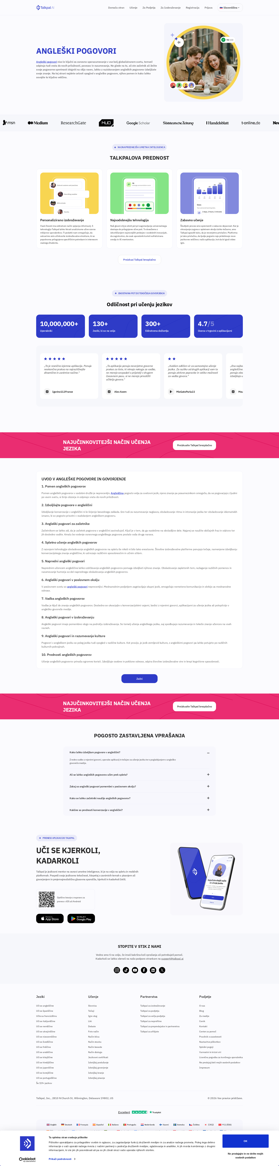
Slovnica (92, 1005)
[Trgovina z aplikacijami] (50, 918)
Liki (90, 1021)
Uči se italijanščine (45, 1021)
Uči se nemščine (44, 1026)
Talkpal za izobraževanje (152, 1005)
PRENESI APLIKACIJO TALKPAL (58, 838)
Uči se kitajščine (44, 1057)
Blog (201, 1010)
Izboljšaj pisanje (96, 1078)
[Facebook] (144, 970)
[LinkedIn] (153, 970)
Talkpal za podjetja (149, 1010)
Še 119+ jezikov (44, 1083)
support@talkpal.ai (172, 958)
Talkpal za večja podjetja (152, 1016)
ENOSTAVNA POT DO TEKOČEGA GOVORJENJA (141, 293)
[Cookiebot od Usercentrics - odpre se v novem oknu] (27, 1159)
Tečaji (91, 1010)
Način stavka (94, 1041)
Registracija (192, 7)
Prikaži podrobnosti (60, 1159)
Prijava (208, 7)
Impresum (204, 1067)
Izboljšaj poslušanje (98, 1062)
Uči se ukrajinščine (45, 1031)
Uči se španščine (44, 1010)
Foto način (93, 1031)
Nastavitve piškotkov (210, 1041)
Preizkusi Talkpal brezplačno (139, 259)
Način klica (93, 1036)
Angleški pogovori (46, 61)
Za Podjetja (149, 7)
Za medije (204, 1016)
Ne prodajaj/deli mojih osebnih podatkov (219, 1062)
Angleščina (117, 493)
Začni (139, 678)
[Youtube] (135, 970)
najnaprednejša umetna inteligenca (141, 147)
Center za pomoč (207, 1031)
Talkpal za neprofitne (151, 1021)
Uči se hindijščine (45, 1062)
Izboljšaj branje (96, 1072)
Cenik (202, 1021)
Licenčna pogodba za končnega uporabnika (221, 1057)
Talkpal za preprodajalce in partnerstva (160, 1026)
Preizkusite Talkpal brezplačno (194, 445)
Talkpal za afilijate (149, 1031)
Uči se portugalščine (46, 1078)
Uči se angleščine (45, 1005)
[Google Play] (81, 918)
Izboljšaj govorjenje (98, 1067)
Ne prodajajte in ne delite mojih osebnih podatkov (245, 1155)
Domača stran (116, 7)
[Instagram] (117, 970)
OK (245, 1141)
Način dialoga (95, 1052)
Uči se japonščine (45, 1067)
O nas (202, 1005)
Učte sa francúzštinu (46, 1016)
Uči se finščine (43, 1047)
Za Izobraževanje (171, 7)
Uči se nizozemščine (46, 1036)
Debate (92, 1026)
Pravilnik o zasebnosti (210, 1036)
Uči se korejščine (44, 1072)
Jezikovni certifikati (98, 1057)
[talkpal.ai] (45, 7)
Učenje (133, 7)
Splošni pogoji (206, 1047)
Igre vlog (92, 1016)
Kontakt (203, 1026)
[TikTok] (126, 970)
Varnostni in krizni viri (210, 1052)
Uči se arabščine (44, 1052)
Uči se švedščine (44, 1041)
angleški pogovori (77, 586)
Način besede (95, 1047)
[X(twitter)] (162, 970)
